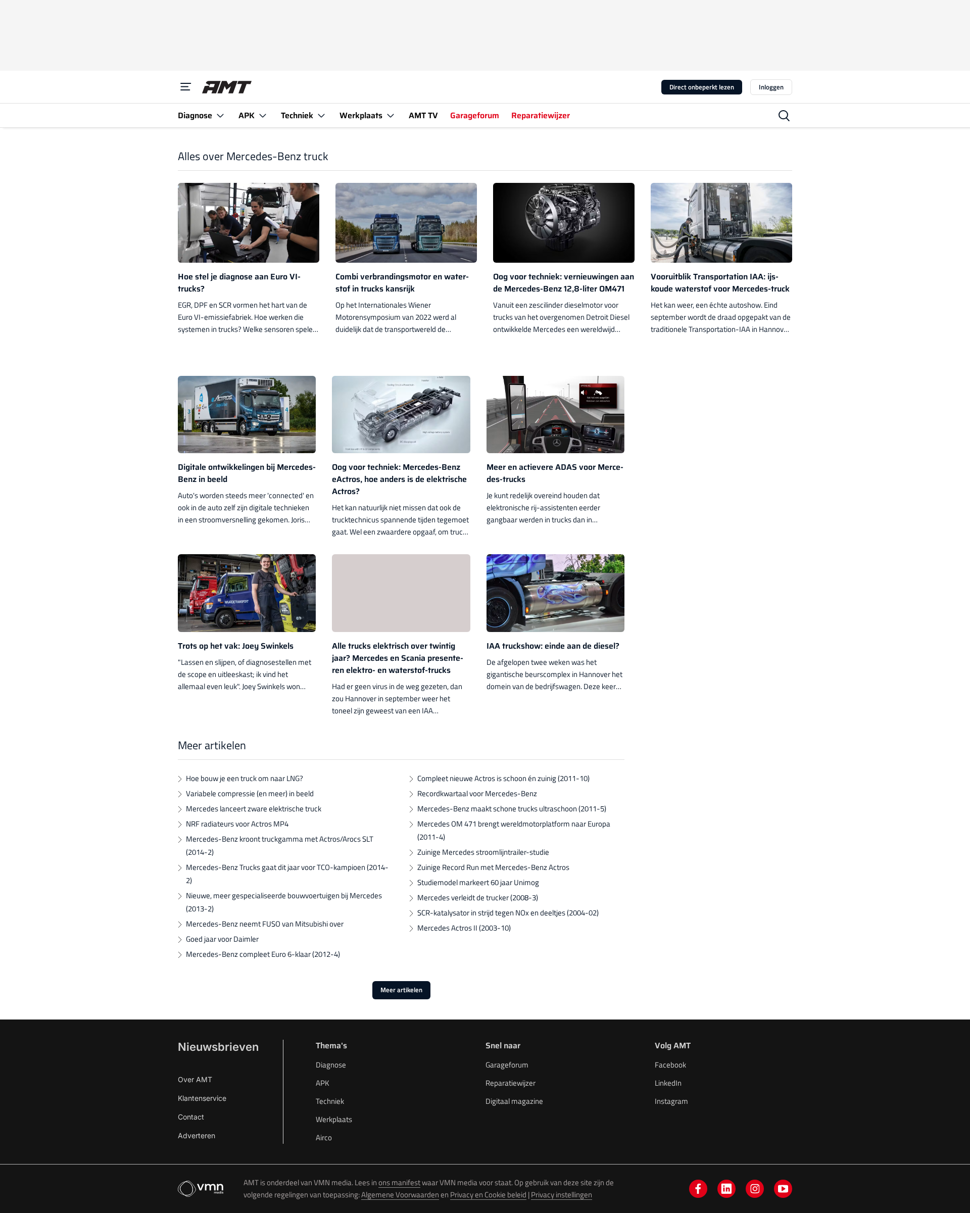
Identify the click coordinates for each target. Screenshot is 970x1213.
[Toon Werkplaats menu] (390, 115)
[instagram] (755, 1189)
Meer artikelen (401, 990)
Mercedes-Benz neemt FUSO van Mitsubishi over (265, 924)
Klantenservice (202, 1098)
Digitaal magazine (514, 1101)
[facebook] (698, 1189)
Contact (191, 1116)
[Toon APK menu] (263, 115)
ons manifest (399, 1182)
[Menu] (186, 87)
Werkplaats (334, 1119)
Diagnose (331, 1065)
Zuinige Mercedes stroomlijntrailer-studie (483, 852)
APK (322, 1083)
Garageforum (507, 1065)
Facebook (670, 1065)
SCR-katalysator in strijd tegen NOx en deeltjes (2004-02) (508, 912)
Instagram (671, 1101)
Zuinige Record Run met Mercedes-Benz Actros (493, 867)
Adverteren (196, 1135)
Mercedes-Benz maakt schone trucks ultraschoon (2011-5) (511, 808)
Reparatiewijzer (511, 1083)
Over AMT (195, 1079)
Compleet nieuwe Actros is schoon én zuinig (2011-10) (503, 778)
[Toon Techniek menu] (321, 115)
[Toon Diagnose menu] (220, 115)
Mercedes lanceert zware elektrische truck (253, 808)
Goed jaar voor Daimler (222, 939)
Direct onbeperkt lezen (701, 87)
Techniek (330, 1101)
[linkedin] (726, 1189)
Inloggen (771, 87)
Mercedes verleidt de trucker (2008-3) (477, 897)
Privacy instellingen (561, 1194)
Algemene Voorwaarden (400, 1194)
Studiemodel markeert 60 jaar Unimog (478, 882)
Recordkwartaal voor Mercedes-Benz (477, 793)
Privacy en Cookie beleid (488, 1194)
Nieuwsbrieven (218, 1046)
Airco (324, 1137)
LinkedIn (668, 1083)
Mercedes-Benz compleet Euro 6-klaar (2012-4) (263, 954)
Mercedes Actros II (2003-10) (464, 928)
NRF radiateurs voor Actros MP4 (237, 824)
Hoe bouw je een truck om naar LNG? (244, 778)
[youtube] (783, 1189)
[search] (784, 116)
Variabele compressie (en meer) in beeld (250, 793)
